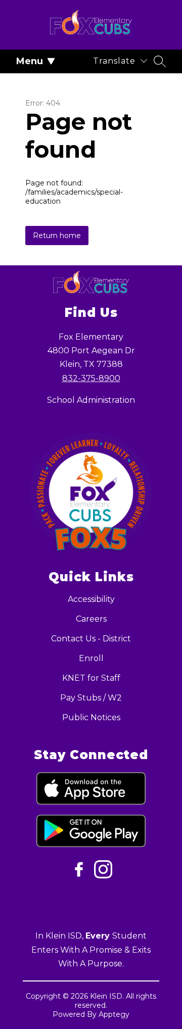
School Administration (91, 400)
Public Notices (91, 717)
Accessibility (91, 599)
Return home (57, 235)
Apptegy (114, 1014)
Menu (29, 61)
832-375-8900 (91, 378)
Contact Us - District (91, 638)
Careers (91, 619)
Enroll (91, 658)
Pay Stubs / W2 (91, 698)
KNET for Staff (91, 678)
